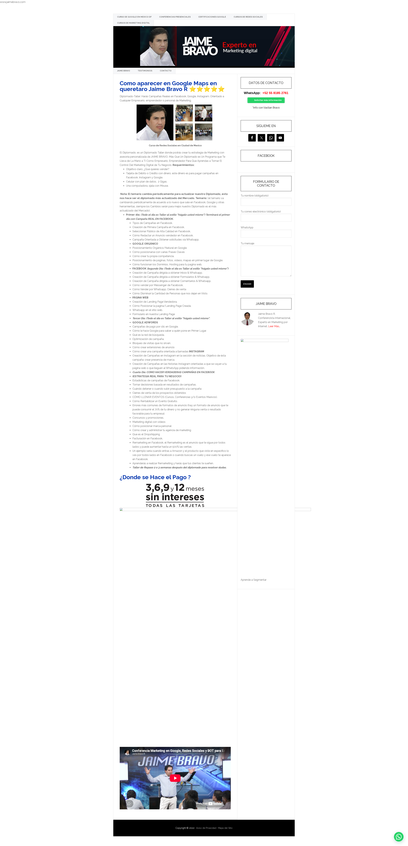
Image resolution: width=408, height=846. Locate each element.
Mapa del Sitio (225, 828)
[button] (399, 837)
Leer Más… (274, 326)
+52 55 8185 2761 (275, 93)
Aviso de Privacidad (206, 828)
